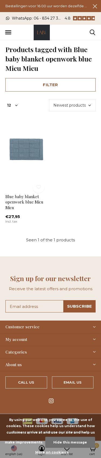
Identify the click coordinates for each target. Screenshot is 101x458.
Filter (50, 84)
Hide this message (70, 442)
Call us (26, 382)
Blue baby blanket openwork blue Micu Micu (24, 202)
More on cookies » (52, 452)
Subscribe (79, 306)
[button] (8, 32)
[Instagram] (51, 401)
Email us (73, 382)
